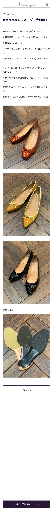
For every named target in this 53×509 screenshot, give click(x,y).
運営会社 (32, 465)
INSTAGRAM (9, 491)
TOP (6, 442)
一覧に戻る (26, 389)
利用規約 (32, 442)
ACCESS (7, 462)
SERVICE (8, 448)
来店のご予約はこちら (25, 504)
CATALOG (8, 455)
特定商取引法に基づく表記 (38, 457)
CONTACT (8, 468)
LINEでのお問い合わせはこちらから (24, 414)
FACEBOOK (9, 485)
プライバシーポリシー (38, 448)
